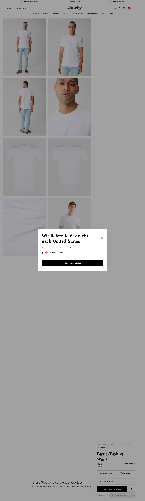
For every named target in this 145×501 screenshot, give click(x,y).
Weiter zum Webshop (72, 263)
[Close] (102, 238)
